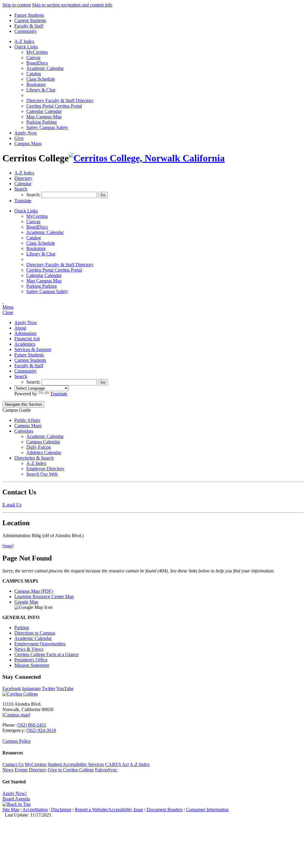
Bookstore (36, 84)
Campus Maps (28, 143)
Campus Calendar (43, 441)
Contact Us (13, 764)
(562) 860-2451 (31, 725)
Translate (58, 393)
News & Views (28, 649)
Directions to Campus (34, 632)
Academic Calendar (45, 68)
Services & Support (32, 349)
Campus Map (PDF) (33, 591)
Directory (38, 769)
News (7, 769)
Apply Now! (14, 793)
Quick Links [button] (26, 46)
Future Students (29, 15)
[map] (7, 545)
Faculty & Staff (28, 25)
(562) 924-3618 (41, 730)
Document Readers (164, 809)
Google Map (26, 601)
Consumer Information (207, 809)
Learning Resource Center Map (44, 596)
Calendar (44, 111)
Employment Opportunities (39, 643)
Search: (34, 194)
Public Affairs (27, 420)
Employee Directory (45, 468)
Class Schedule (40, 79)
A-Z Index (24, 41)
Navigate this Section (23, 404)
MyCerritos (37, 52)
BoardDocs (37, 62)
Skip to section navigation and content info (72, 4)
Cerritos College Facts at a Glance (46, 654)
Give (19, 138)
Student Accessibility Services (76, 764)
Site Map (10, 809)
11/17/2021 (40, 814)
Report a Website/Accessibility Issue (109, 809)
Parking (41, 122)
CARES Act (117, 764)
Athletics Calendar (43, 452)
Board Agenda (16, 798)
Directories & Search (34, 457)
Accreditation (35, 809)
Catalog (33, 73)
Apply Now (25, 132)
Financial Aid (27, 338)
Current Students (30, 20)
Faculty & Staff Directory (60, 100)
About (20, 327)
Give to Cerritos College (71, 769)
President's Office (31, 659)
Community (25, 31)
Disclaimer (61, 809)
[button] (20, 189)
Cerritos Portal (54, 105)
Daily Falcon (38, 447)
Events (21, 769)
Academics (24, 344)
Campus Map (44, 116)
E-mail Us (12, 504)
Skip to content (16, 4)
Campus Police (16, 741)
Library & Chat (40, 89)
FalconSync (106, 769)
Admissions (25, 333)
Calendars (23, 431)
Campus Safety (47, 127)
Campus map (16, 714)
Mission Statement (31, 665)
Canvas (33, 57)
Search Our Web (42, 474)
